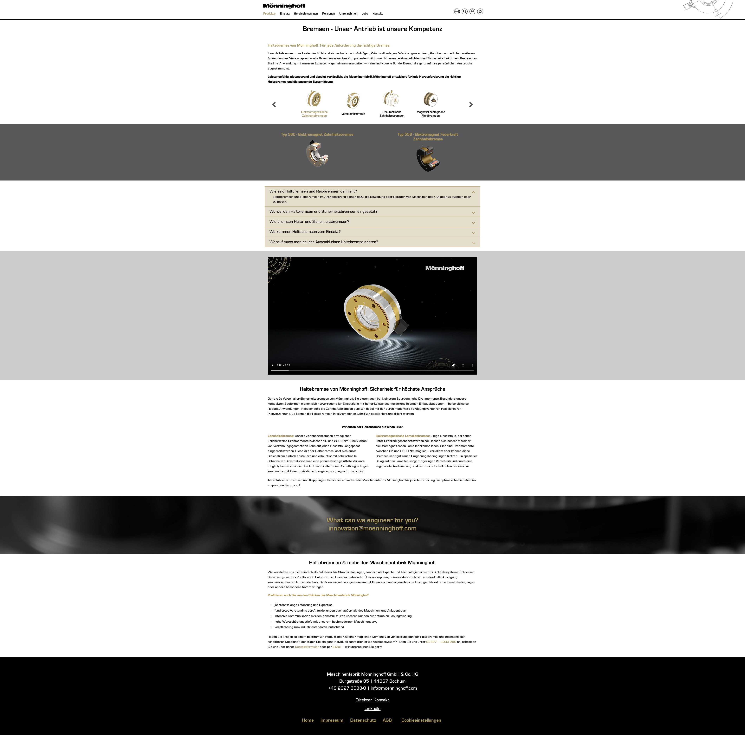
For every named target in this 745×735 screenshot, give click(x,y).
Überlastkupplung (377, 577)
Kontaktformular (307, 647)
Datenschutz (363, 720)
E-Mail (337, 647)
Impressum (332, 720)
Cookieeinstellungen (421, 720)
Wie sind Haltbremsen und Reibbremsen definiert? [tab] (313, 191)
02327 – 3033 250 (441, 642)
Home (308, 720)
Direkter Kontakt (372, 700)
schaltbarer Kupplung (283, 642)
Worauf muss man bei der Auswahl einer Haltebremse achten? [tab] (323, 242)
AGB (387, 720)
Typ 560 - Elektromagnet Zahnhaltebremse (317, 135)
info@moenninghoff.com (394, 688)
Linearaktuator (345, 577)
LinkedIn (373, 708)
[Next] (470, 104)
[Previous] (275, 104)
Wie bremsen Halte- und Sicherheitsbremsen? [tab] (309, 222)
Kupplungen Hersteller (325, 480)
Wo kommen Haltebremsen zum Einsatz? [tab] (305, 232)
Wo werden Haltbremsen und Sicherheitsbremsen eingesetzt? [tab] (323, 212)
